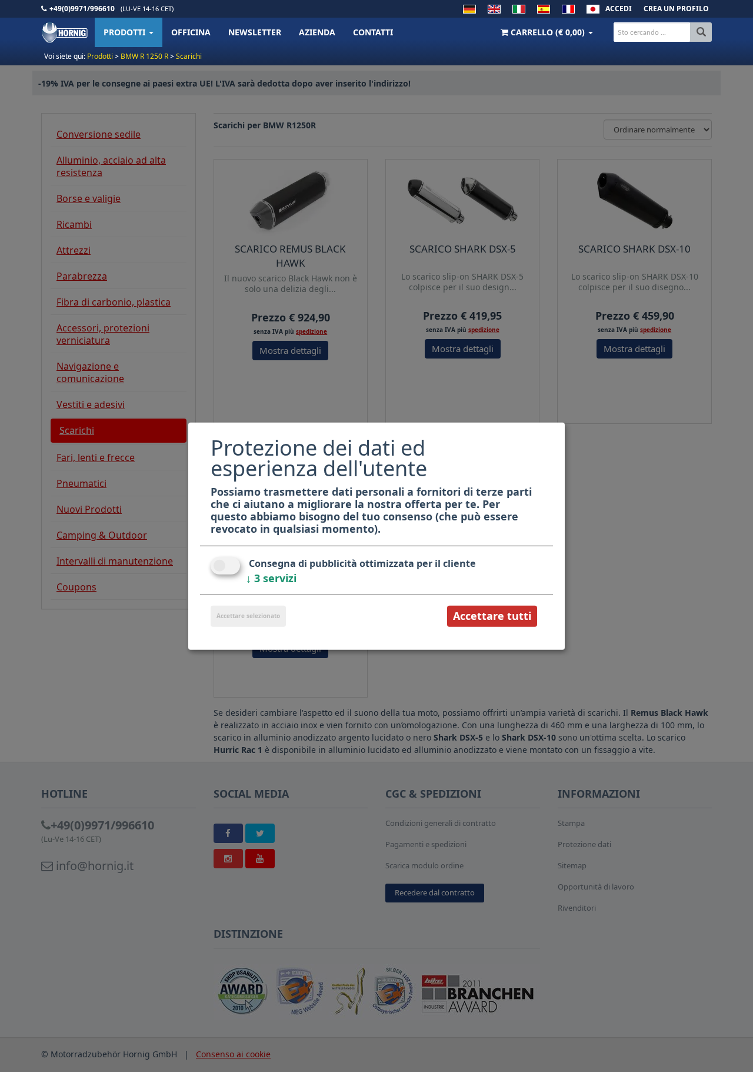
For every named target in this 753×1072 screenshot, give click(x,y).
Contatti (373, 32)
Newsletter (254, 32)
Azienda (317, 32)
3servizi (271, 578)
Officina (191, 32)
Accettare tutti (492, 616)
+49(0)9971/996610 (82, 9)
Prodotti (126, 32)
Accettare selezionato (248, 616)
